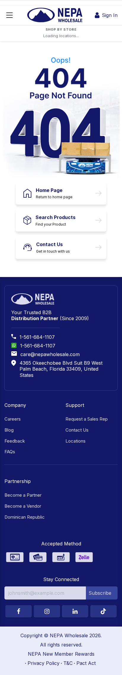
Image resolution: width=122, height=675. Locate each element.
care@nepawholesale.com (50, 354)
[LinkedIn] (75, 611)
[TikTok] (103, 611)
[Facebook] (18, 611)
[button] (102, 593)
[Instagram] (47, 611)
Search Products (56, 217)
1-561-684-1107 (37, 337)
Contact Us (49, 244)
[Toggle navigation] (9, 15)
